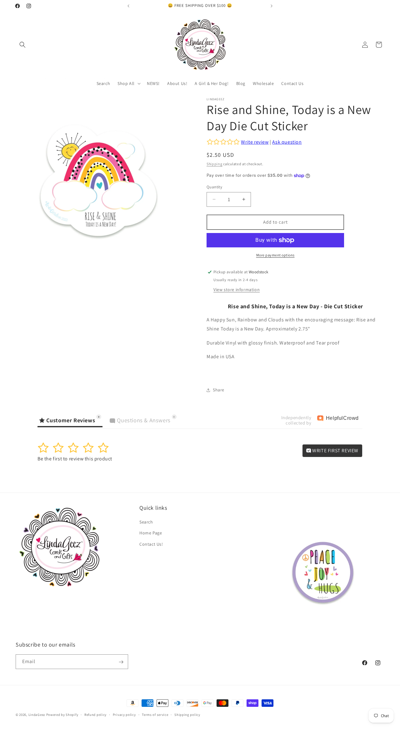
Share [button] (218, 390)
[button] (22, 45)
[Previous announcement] (128, 6)
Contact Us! (151, 544)
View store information (236, 289)
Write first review (334, 450)
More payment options (275, 255)
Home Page (150, 533)
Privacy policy (124, 714)
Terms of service (155, 714)
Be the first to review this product (75, 458)
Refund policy (95, 714)
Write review (254, 142)
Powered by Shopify (62, 714)
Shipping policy (187, 714)
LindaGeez (36, 714)
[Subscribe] (121, 662)
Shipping (214, 163)
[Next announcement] (271, 6)
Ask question (287, 142)
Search (146, 522)
